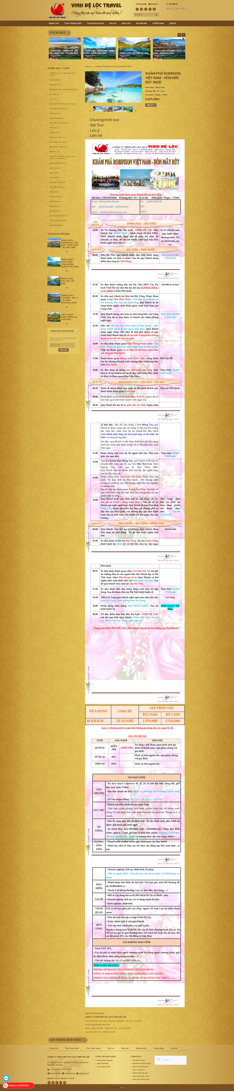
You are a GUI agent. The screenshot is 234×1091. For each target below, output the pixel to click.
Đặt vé (150, 105)
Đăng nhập (142, 4)
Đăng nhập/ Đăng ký (104, 1060)
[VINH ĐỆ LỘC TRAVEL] (57, 11)
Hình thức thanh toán (141, 1079)
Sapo (122, 1088)
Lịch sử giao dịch (103, 1067)
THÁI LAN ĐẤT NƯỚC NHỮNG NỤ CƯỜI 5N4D (69, 317)
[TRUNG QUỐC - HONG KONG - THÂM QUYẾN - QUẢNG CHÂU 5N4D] (54, 262)
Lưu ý (94, 130)
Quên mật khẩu (102, 1063)
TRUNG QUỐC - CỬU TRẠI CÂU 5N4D (134, 53)
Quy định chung (139, 1060)
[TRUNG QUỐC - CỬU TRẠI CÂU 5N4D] (54, 281)
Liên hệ (96, 136)
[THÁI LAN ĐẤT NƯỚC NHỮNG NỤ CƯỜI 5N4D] (54, 317)
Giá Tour (97, 125)
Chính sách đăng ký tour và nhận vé (140, 1068)
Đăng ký (154, 4)
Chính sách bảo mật (140, 1073)
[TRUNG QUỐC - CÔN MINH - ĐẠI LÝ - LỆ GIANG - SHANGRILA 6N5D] (54, 298)
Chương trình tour (104, 120)
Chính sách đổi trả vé (141, 1076)
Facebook (166, 1059)
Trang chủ (88, 66)
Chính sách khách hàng (142, 1063)
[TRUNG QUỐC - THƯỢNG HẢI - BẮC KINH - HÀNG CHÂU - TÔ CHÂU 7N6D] (54, 242)
